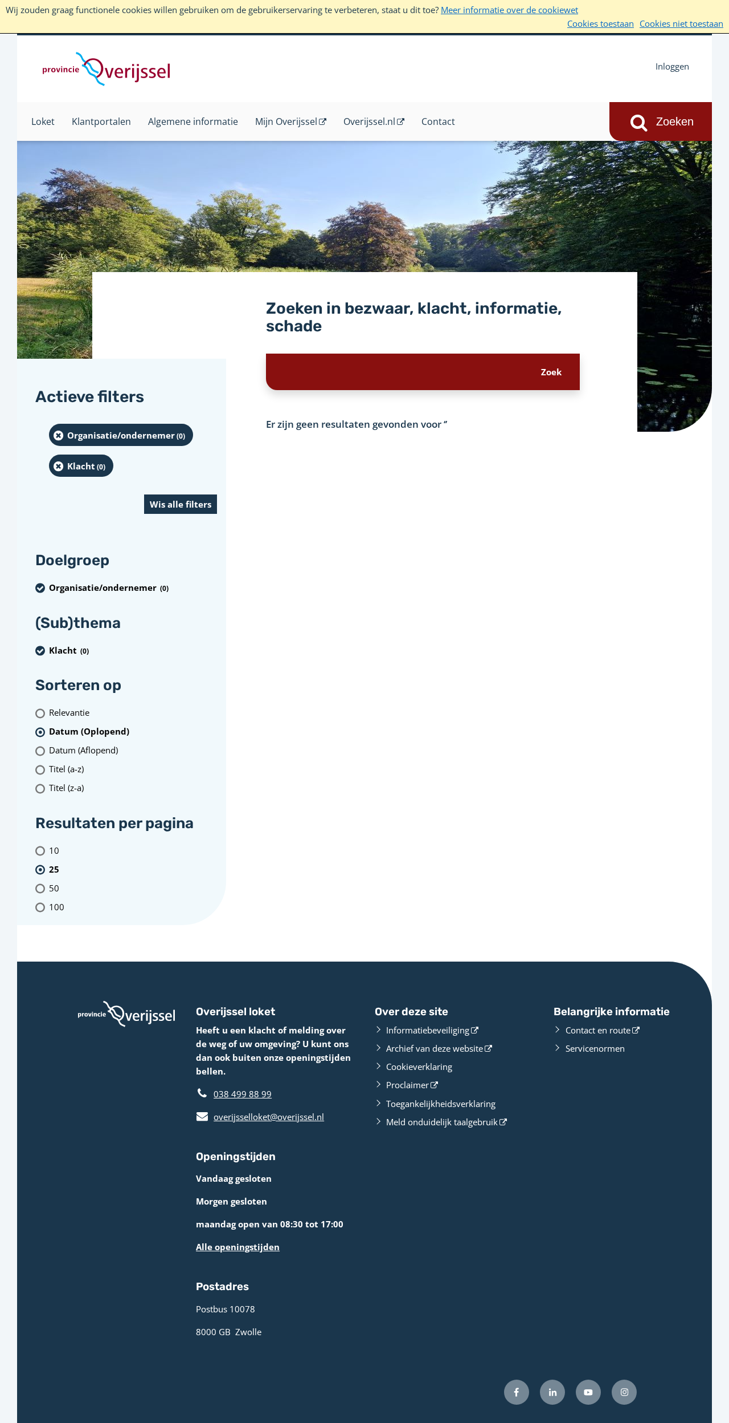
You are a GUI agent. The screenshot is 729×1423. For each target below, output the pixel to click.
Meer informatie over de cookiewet (509, 9)
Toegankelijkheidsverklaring (440, 1103)
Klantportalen (101, 121)
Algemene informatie (193, 121)
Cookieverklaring (419, 1066)
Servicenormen (595, 1048)
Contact (438, 121)
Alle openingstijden (238, 1246)
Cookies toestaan (600, 23)
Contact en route (598, 1030)
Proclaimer (407, 1084)
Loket (43, 121)
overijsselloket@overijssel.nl (260, 1116)
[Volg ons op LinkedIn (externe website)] (552, 1392)
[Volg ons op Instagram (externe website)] (624, 1392)
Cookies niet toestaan (681, 23)
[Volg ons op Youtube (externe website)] (588, 1392)
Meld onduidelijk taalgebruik (442, 1122)
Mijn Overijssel (286, 121)
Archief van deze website (434, 1048)
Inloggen (672, 66)
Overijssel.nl (369, 121)
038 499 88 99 (243, 1094)
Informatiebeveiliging (427, 1030)
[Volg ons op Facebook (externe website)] (516, 1392)
